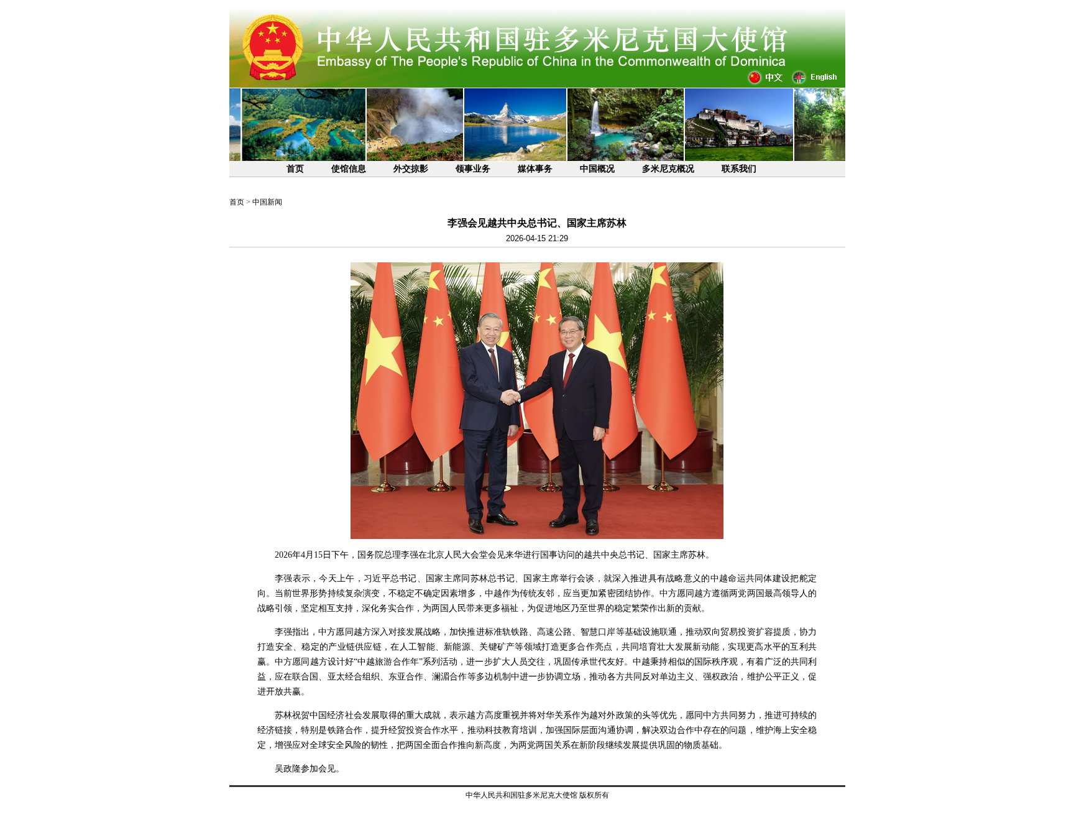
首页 (295, 168)
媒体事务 (535, 168)
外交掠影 (410, 168)
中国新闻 (267, 202)
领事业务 (473, 168)
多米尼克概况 (668, 168)
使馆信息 (348, 168)
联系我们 (739, 168)
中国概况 (597, 168)
